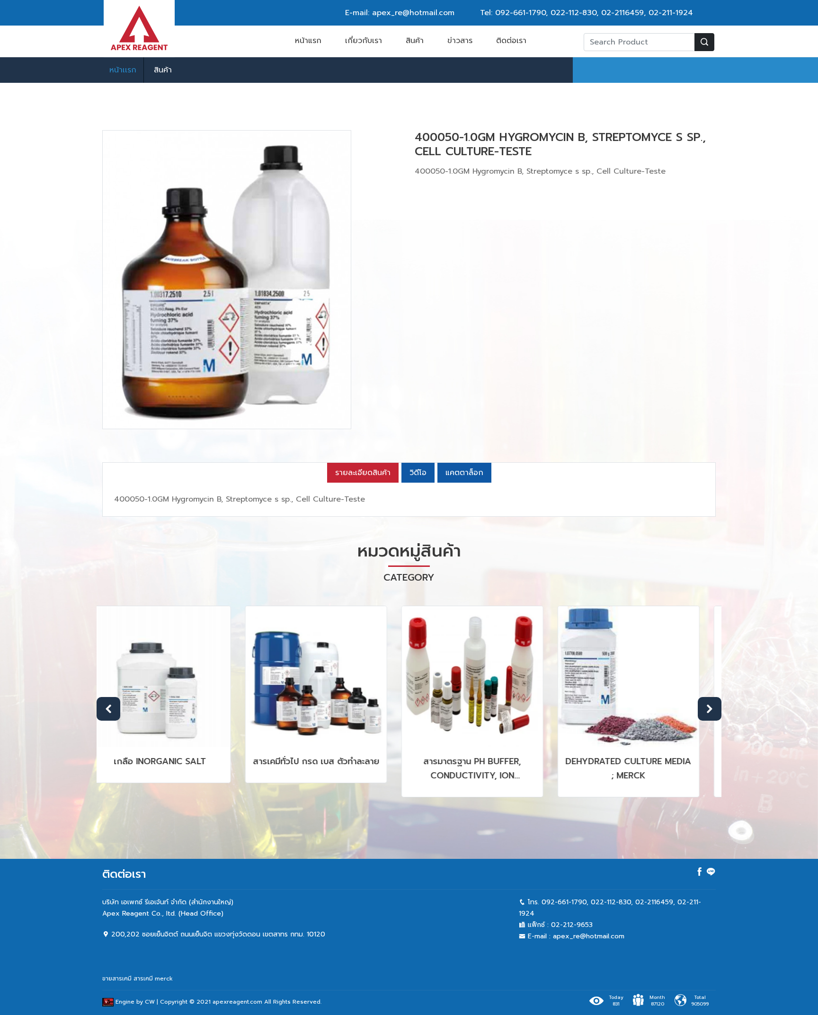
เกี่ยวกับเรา (363, 40)
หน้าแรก (308, 40)
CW (150, 1001)
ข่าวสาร (459, 40)
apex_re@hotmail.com (588, 936)
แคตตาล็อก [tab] (464, 472)
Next (709, 709)
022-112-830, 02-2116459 (597, 12)
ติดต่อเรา (511, 40)
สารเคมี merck (153, 978)
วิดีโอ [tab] (418, 472)
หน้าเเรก (122, 70)
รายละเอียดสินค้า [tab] (363, 472)
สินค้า (415, 40)
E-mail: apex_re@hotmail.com (399, 12)
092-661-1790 (520, 12)
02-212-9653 (572, 925)
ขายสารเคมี (117, 978)
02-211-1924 (671, 12)
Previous (108, 709)
